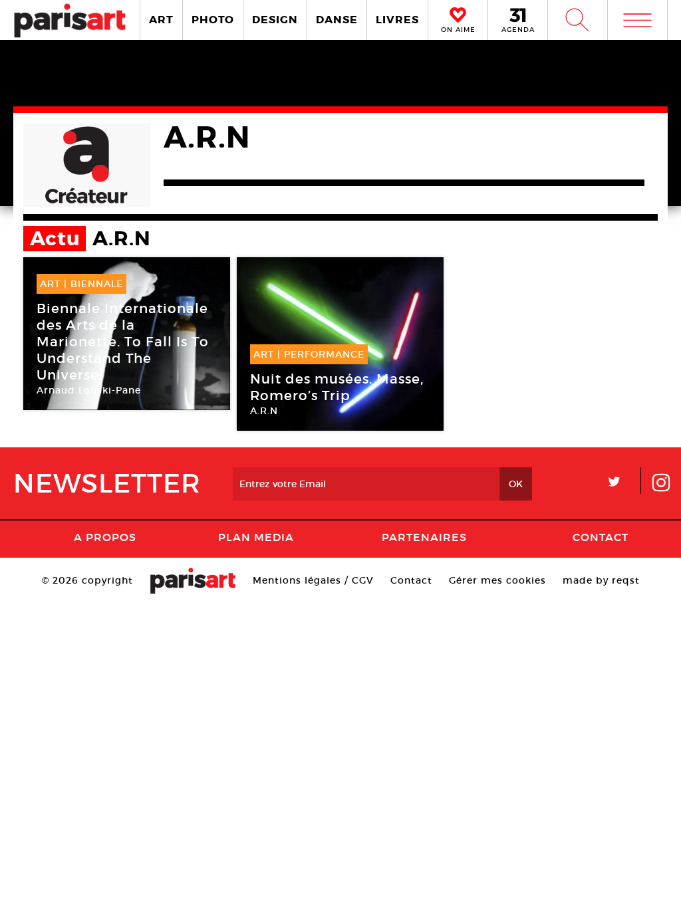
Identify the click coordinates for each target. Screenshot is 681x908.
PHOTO (213, 20)
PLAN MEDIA (256, 537)
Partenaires (424, 537)
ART (161, 20)
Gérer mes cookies (497, 580)
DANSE (337, 20)
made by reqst (601, 580)
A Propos (105, 537)
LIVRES (397, 20)
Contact (600, 537)
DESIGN (275, 20)
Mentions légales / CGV (313, 580)
